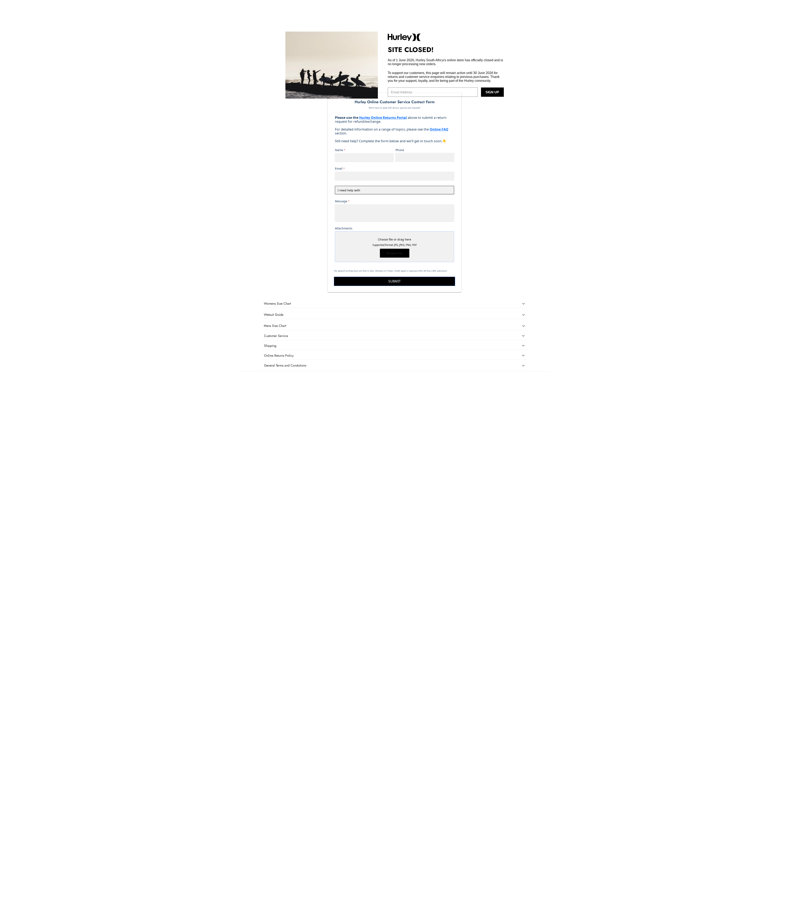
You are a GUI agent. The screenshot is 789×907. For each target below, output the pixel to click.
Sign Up (492, 92)
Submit (394, 281)
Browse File (394, 253)
